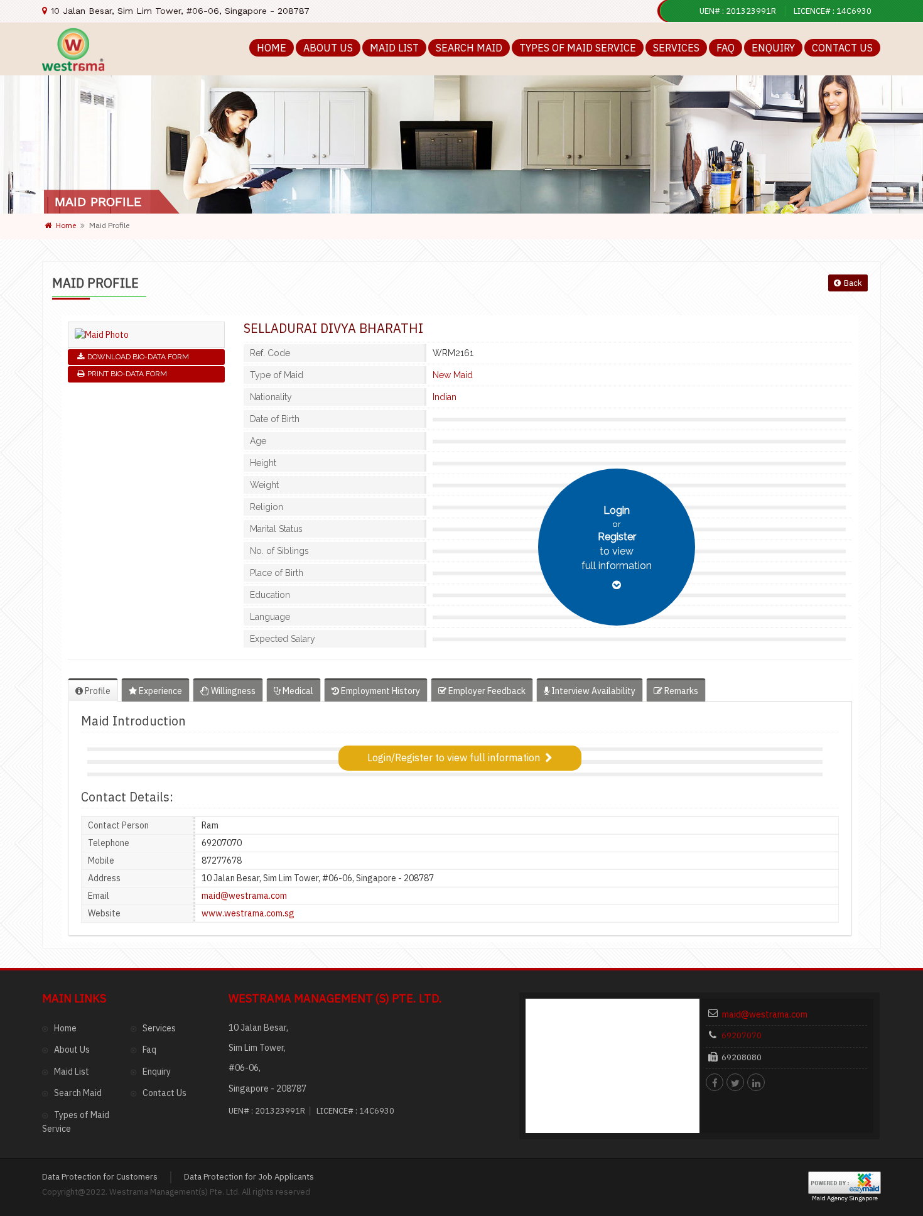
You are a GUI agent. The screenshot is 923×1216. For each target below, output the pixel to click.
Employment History (379, 691)
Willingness (232, 691)
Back (853, 283)
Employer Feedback (486, 691)
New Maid (453, 375)
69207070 (741, 1035)
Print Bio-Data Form (127, 373)
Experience (159, 691)
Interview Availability (592, 691)
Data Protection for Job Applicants (249, 1176)
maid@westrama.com (244, 895)
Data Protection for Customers (100, 1176)
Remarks (680, 691)
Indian (444, 397)
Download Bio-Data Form (138, 356)
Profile (97, 691)
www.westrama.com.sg (248, 913)
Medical (297, 691)
